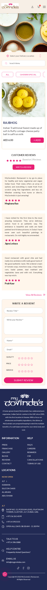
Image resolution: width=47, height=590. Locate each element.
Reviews (6, 460)
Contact (7, 463)
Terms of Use (34, 463)
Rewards (31, 452)
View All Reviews (34, 294)
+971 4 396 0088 (13, 542)
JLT (3, 481)
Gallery (6, 452)
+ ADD (37, 140)
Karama (6, 485)
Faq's (30, 445)
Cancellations (35, 460)
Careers (31, 448)
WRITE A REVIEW (23, 167)
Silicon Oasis (8, 488)
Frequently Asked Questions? (18, 552)
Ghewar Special (28, 74)
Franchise (7, 448)
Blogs (5, 456)
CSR (29, 456)
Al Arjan (6, 492)
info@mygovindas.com (15, 562)
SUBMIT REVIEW (23, 380)
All (7, 74)
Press (4, 445)
